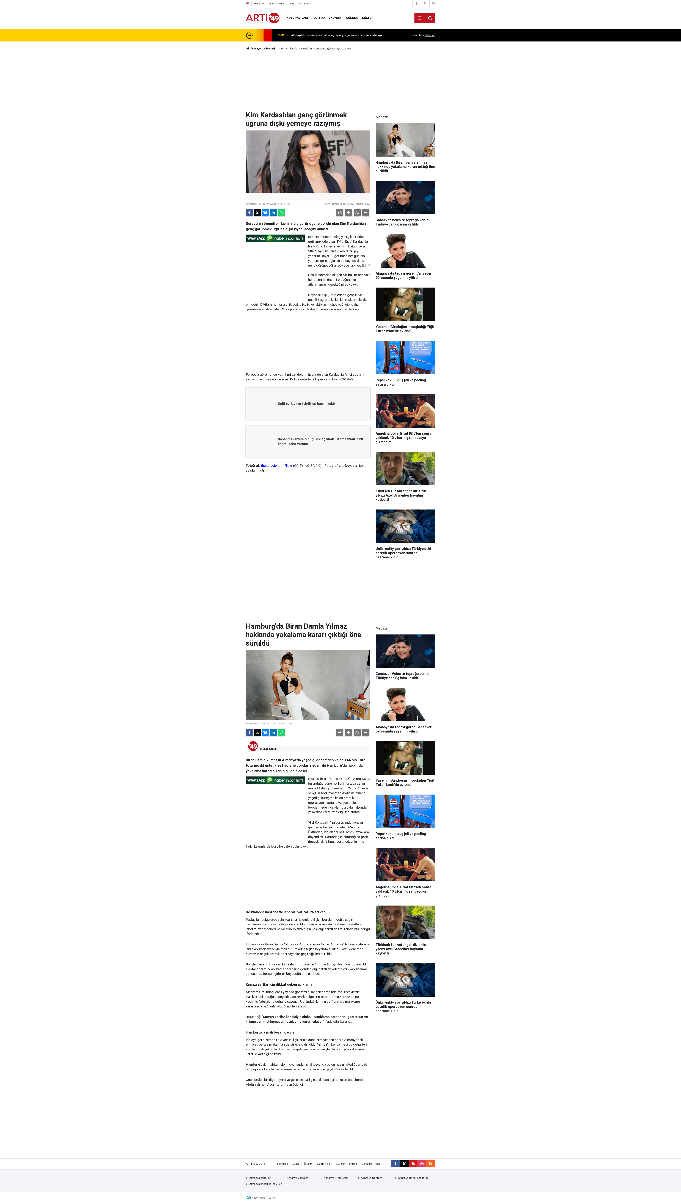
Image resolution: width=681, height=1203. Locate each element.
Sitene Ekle (304, 3)
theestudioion (271, 466)
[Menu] (419, 18)
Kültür (367, 18)
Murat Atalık (268, 749)
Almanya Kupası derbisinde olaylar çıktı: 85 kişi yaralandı (325, 35)
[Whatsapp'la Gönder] (281, 212)
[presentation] (258, 35)
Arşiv (291, 3)
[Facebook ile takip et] (395, 1163)
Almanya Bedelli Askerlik (413, 1178)
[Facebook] (249, 212)
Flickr (288, 466)
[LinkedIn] (273, 212)
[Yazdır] (339, 212)
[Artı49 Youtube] (433, 3)
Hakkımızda (281, 1163)
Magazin (271, 48)
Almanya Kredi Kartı (336, 1178)
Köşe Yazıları (297, 18)
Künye (296, 1163)
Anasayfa (256, 48)
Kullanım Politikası (346, 1163)
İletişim (308, 1163)
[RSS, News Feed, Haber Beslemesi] (430, 1163)
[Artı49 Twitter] (425, 3)
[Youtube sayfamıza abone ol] (413, 1163)
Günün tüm (423, 35)
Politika (318, 18)
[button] (348, 212)
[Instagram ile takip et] (421, 1163)
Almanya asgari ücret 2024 (265, 1184)
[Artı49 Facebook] (416, 3)
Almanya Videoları (298, 1178)
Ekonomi (335, 18)
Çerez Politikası (371, 1163)
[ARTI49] (262, 17)
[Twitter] (257, 212)
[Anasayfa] (248, 3)
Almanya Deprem (371, 1178)
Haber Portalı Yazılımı (264, 1197)
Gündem (352, 18)
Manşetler (259, 3)
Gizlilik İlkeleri (324, 1163)
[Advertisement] (340, 80)
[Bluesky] (265, 212)
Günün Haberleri (277, 3)
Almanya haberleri (260, 1178)
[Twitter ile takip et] (404, 1163)
